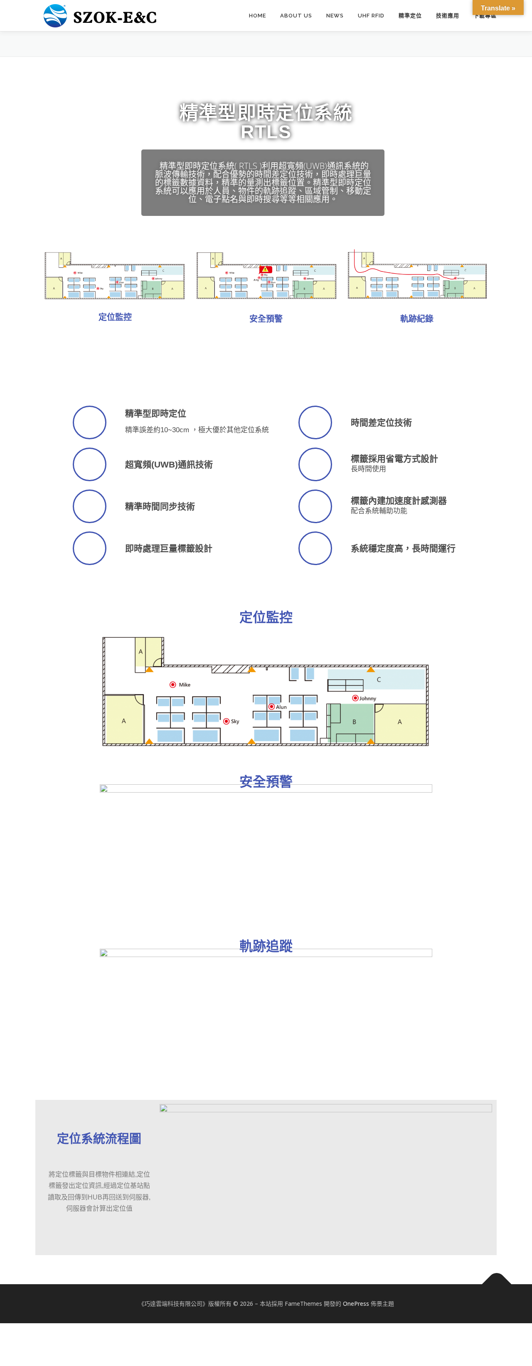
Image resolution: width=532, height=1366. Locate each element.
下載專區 (485, 15)
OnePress (356, 1303)
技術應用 (447, 15)
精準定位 (410, 15)
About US (296, 15)
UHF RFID (371, 15)
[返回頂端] (497, 1284)
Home (257, 15)
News (335, 15)
